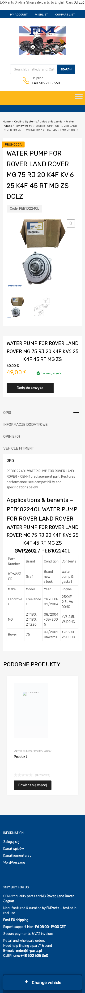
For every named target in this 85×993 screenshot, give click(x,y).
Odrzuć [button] (79, 2)
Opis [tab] (7, 412)
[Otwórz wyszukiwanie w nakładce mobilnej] (42, 69)
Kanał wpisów (13, 849)
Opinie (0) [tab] (11, 436)
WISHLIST (41, 14)
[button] (71, 223)
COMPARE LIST (65, 14)
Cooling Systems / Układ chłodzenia (38, 121)
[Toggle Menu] (79, 98)
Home (7, 121)
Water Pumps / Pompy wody (32, 751)
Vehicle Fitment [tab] (18, 448)
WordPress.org (14, 863)
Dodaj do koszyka (30, 388)
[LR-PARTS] (42, 54)
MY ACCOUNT (19, 14)
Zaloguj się (11, 842)
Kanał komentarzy (17, 856)
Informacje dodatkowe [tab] (25, 424)
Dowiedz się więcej (32, 785)
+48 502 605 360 (43, 83)
